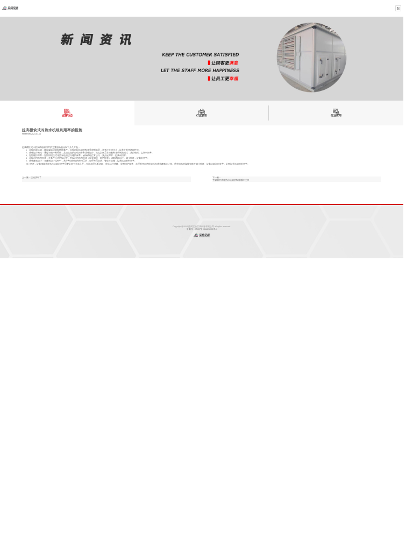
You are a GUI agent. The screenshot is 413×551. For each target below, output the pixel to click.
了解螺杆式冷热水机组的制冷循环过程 (230, 180)
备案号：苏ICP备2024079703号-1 (202, 229)
